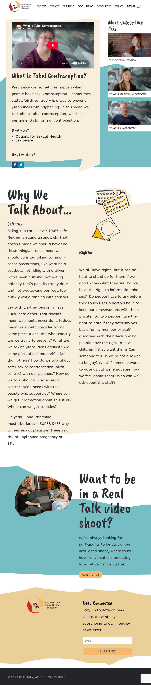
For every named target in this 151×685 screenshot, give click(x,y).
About (131, 6)
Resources (104, 6)
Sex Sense (24, 140)
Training (68, 6)
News (89, 6)
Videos (41, 6)
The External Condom (123, 60)
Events (54, 6)
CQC (80, 6)
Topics (119, 6)
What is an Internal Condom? (127, 94)
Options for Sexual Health (38, 136)
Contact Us (90, 574)
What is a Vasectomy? (123, 128)
